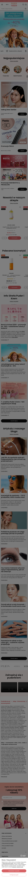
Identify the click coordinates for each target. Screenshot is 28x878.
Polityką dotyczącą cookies (7, 863)
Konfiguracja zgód (14, 874)
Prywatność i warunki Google (17, 866)
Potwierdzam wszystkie (14, 871)
